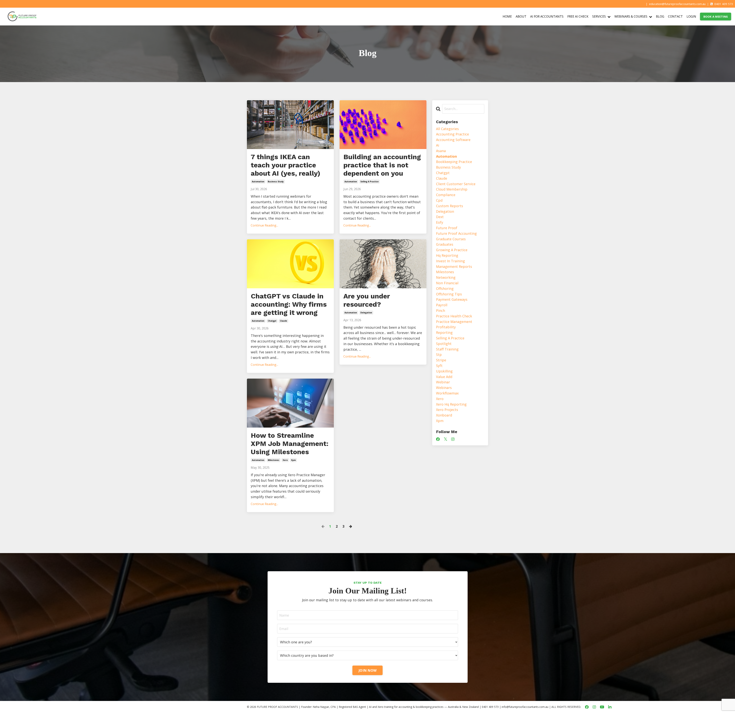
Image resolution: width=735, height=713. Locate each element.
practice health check (454, 316)
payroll (441, 305)
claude (283, 320)
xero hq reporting (451, 404)
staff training (447, 349)
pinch (440, 310)
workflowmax (447, 393)
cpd (439, 200)
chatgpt (272, 320)
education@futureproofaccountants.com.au (677, 4)
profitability (446, 327)
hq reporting (447, 255)
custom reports (449, 206)
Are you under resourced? (366, 300)
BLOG (660, 16)
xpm (293, 460)
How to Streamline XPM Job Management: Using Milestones (289, 443)
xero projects (447, 409)
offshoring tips (449, 294)
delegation (366, 312)
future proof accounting (456, 233)
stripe (441, 360)
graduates (444, 244)
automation (258, 181)
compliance (445, 194)
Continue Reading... (264, 225)
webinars (444, 387)
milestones (273, 460)
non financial (447, 283)
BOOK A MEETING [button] (715, 16)
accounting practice (452, 134)
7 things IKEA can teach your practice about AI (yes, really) (285, 165)
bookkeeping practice (454, 161)
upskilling (444, 371)
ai (437, 145)
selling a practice (369, 181)
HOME (507, 16)
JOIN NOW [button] (367, 670)
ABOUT (521, 16)
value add (444, 376)
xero (285, 460)
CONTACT (675, 16)
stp (439, 354)
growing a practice (451, 250)
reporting (444, 332)
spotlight (444, 343)
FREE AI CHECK (577, 16)
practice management (454, 321)
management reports (454, 266)
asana (441, 150)
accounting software (453, 139)
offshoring (445, 288)
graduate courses (451, 239)
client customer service (455, 184)
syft (439, 365)
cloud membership (451, 189)
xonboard (444, 415)
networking (446, 277)
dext (440, 216)
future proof (446, 228)
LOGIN (691, 16)
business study (276, 181)
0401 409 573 (723, 4)
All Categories (447, 128)
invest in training (450, 261)
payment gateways (451, 299)
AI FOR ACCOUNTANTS (547, 16)
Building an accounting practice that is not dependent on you (382, 165)
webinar (443, 382)
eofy (439, 222)
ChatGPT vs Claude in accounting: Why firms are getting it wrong (289, 304)
